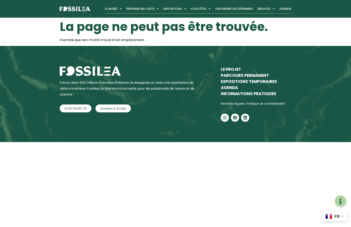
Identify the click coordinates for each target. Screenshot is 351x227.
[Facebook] (235, 118)
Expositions (172, 9)
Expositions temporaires (249, 81)
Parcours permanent (245, 75)
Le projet (231, 69)
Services (263, 9)
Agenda (285, 9)
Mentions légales (233, 104)
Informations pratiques (248, 94)
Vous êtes (198, 9)
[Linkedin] (245, 118)
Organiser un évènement (234, 9)
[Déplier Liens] (340, 201)
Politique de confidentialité (266, 104)
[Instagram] (225, 118)
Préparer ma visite (140, 9)
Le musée (111, 9)
